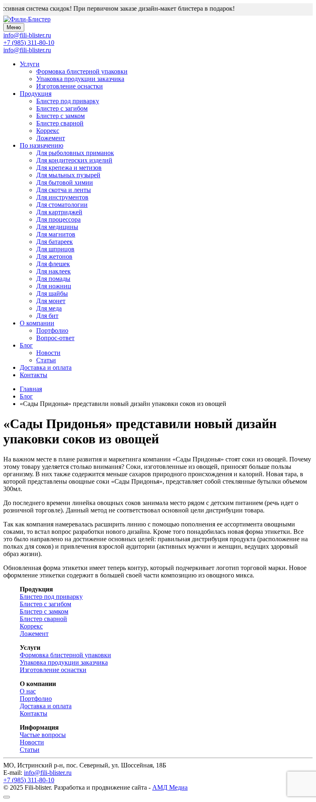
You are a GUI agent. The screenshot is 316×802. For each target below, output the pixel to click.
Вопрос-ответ (55, 337)
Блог (26, 345)
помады (53, 278)
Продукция (35, 93)
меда (49, 308)
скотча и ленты (63, 189)
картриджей (59, 212)
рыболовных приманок (75, 152)
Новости (48, 352)
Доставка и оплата (46, 367)
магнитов (55, 234)
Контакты (33, 374)
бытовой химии (64, 182)
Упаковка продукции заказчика (80, 78)
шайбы (52, 293)
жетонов (54, 256)
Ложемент (50, 137)
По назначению (41, 145)
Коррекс (47, 130)
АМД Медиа (170, 787)
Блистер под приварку (67, 100)
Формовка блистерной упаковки (82, 71)
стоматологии (62, 204)
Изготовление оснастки (69, 86)
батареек (54, 241)
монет (50, 300)
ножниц (53, 286)
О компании (37, 323)
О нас (28, 691)
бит (47, 315)
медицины (57, 226)
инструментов (62, 197)
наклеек (53, 271)
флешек (53, 263)
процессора (58, 219)
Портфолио (52, 330)
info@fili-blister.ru (27, 49)
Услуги (30, 63)
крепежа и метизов (69, 167)
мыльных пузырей (68, 175)
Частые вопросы (43, 734)
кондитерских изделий (74, 160)
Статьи (46, 360)
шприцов (55, 249)
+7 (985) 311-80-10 (28, 42)
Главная (31, 388)
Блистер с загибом (62, 108)
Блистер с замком (60, 115)
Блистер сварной (60, 123)
